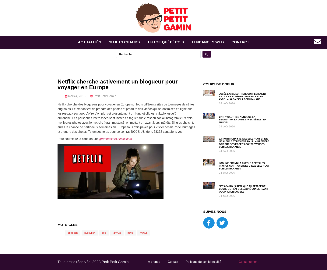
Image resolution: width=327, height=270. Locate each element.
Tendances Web (208, 42)
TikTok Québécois (165, 42)
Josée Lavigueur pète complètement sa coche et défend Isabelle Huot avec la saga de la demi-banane (242, 97)
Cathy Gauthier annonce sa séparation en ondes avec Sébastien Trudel (242, 120)
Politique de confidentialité (203, 261)
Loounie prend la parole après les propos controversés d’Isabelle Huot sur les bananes (244, 166)
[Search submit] (206, 54)
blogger (73, 233)
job (104, 233)
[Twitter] (222, 223)
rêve (130, 233)
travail (143, 233)
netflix (117, 233)
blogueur (89, 233)
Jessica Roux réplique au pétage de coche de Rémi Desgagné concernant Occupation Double (243, 189)
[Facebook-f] (209, 223)
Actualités (89, 42)
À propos (154, 261)
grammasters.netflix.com (115, 138)
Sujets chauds (124, 42)
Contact (240, 42)
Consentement (248, 261)
